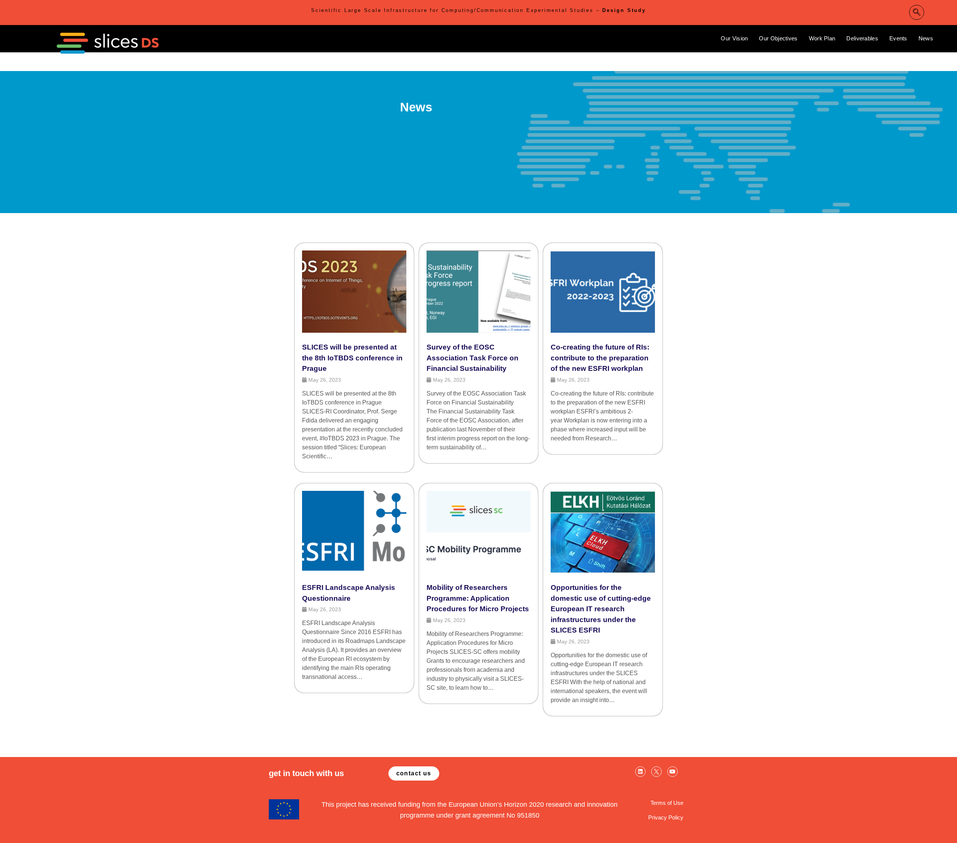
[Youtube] (672, 771)
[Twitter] (656, 771)
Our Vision (734, 38)
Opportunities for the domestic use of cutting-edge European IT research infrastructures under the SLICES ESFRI (601, 609)
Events (898, 38)
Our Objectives (778, 38)
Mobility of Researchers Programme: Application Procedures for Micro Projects (478, 598)
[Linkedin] (640, 771)
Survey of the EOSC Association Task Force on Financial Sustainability (472, 357)
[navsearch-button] (916, 12)
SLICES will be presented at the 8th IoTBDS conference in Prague (352, 357)
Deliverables (862, 38)
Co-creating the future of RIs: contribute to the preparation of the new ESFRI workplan (600, 357)
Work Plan (822, 38)
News (925, 38)
